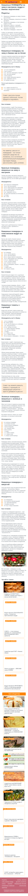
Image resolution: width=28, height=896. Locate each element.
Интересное (22, 885)
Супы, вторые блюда (7, 882)
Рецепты (4, 880)
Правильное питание (20, 883)
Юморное (4, 887)
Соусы (3, 883)
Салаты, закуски (21, 880)
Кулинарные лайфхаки (8, 885)
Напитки (10, 883)
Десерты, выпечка (21, 882)
